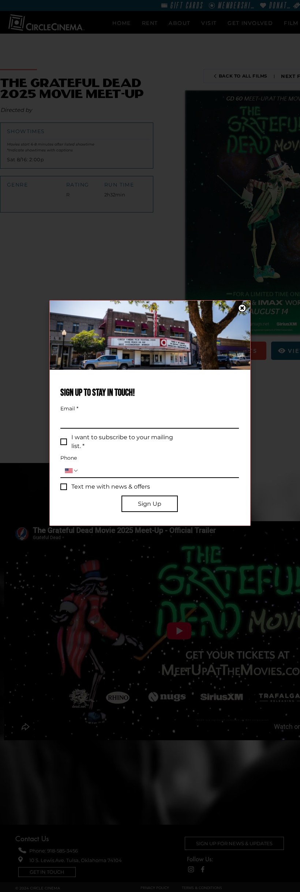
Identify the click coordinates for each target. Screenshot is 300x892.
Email (69, 409)
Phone (68, 458)
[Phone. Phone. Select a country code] (72, 471)
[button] (242, 308)
